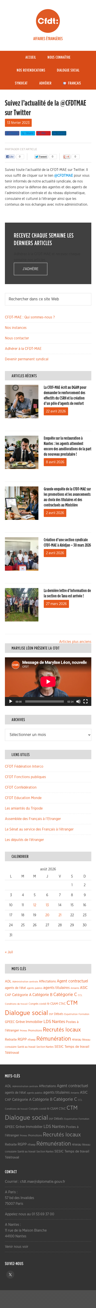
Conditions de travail (16, 1004)
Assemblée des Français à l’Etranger (33, 819)
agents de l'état (15, 988)
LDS (47, 1021)
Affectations (47, 981)
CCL (80, 995)
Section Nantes (45, 1047)
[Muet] (78, 701)
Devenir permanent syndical (26, 359)
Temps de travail (77, 1046)
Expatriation (71, 1014)
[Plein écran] (85, 701)
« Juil (9, 952)
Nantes (58, 1021)
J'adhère (30, 269)
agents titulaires (56, 988)
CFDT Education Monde (23, 798)
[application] (48, 681)
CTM (72, 1003)
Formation (84, 1014)
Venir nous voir (16, 1247)
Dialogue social (26, 1013)
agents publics (34, 988)
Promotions (35, 1030)
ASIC (84, 988)
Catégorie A (21, 995)
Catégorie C (65, 994)
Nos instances (16, 328)
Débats (58, 1014)
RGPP (22, 1039)
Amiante (75, 988)
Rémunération (53, 1039)
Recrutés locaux (62, 1030)
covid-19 (44, 1004)
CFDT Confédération (21, 787)
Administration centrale (25, 981)
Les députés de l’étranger (24, 840)
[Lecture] (10, 701)
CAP (8, 995)
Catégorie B (42, 995)
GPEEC (10, 1022)
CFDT (48, 21)
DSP (51, 1014)
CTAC (62, 1003)
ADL (8, 981)
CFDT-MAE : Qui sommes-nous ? (30, 317)
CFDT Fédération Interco (24, 766)
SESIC (59, 1046)
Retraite (11, 1039)
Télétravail (12, 1052)
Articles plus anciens (75, 642)
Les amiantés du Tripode (24, 808)
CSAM (54, 1003)
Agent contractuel (72, 981)
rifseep (31, 1039)
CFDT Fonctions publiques (25, 777)
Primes (23, 1030)
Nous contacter (17, 338)
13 (47, 905)
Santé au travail (26, 1047)
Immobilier (34, 1022)
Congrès (33, 1004)
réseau (76, 1039)
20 (47, 915)
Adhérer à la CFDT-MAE (23, 349)
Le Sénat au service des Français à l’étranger (39, 829)
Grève (20, 1022)
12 (34, 905)
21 (59, 915)
